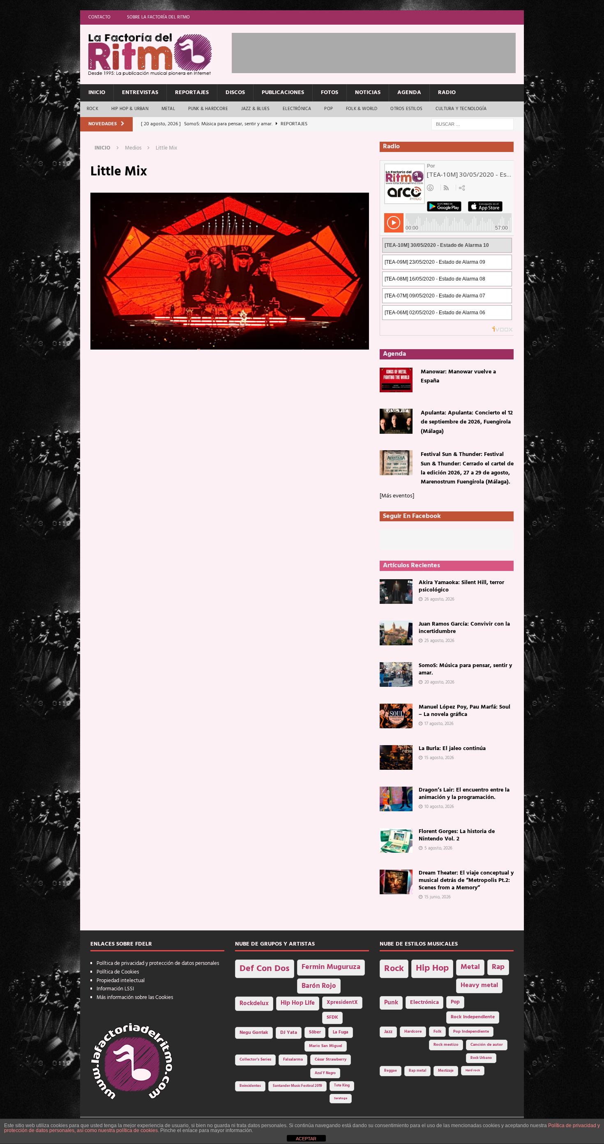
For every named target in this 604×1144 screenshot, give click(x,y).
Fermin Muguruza (331, 967)
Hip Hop (432, 968)
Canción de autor (486, 1045)
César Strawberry (330, 1060)
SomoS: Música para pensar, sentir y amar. (465, 669)
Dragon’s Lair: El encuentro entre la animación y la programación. (464, 793)
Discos (235, 92)
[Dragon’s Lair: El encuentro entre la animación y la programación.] (396, 799)
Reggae (390, 1071)
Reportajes (192, 92)
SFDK (332, 1017)
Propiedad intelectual (121, 980)
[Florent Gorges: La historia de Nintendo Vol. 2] (396, 840)
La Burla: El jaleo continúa (452, 748)
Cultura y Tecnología (461, 109)
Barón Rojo (319, 986)
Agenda (409, 92)
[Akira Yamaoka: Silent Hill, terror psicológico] (396, 591)
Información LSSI (115, 989)
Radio (447, 92)
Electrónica (297, 109)
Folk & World (361, 109)
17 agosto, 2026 (439, 723)
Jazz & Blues (255, 109)
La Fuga (340, 1032)
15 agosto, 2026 (439, 758)
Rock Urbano (481, 1058)
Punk (391, 1003)
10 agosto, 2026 (439, 806)
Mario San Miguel (325, 1046)
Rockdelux (254, 1003)
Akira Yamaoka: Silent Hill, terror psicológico (461, 586)
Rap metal (417, 1071)
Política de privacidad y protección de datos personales (158, 963)
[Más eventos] (397, 496)
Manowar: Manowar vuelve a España (458, 376)
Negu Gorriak (254, 1033)
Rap (498, 967)
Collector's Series (255, 1059)
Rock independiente (473, 1017)
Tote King (342, 1086)
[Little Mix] (229, 344)
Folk (437, 1032)
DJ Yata (288, 1032)
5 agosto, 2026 (438, 848)
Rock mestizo (446, 1045)
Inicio (96, 92)
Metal (168, 109)
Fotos (329, 92)
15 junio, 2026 (437, 897)
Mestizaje (446, 1071)
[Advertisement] (381, 51)
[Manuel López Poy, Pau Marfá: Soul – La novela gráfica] (396, 716)
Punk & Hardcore (208, 109)
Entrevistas (140, 92)
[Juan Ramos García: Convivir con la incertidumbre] (396, 633)
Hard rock (473, 1070)
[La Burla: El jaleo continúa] (396, 757)
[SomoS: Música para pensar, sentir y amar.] (396, 674)
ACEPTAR (306, 1138)
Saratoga (340, 1098)
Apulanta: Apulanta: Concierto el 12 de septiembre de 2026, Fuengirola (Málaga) (467, 422)
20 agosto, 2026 (439, 682)
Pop (328, 109)
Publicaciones (283, 92)
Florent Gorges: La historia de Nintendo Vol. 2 (457, 835)
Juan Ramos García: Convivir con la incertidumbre (464, 627)
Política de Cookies (118, 972)
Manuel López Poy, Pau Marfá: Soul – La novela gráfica (464, 710)
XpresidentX (342, 1003)
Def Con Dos (265, 969)
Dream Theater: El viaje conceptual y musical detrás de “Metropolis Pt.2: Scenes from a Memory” (466, 880)
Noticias (367, 92)
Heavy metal (479, 985)
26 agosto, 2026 (439, 599)
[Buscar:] (472, 124)
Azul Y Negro (325, 1073)
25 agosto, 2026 (439, 641)
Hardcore (413, 1031)
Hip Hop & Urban (129, 109)
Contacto (99, 17)
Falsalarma (293, 1059)
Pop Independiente (471, 1032)
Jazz (388, 1032)
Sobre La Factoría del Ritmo (158, 17)
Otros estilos (406, 109)
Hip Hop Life (298, 1003)
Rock (92, 109)
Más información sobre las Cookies (135, 997)
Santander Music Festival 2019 (297, 1086)
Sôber (315, 1032)
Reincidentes (250, 1086)
